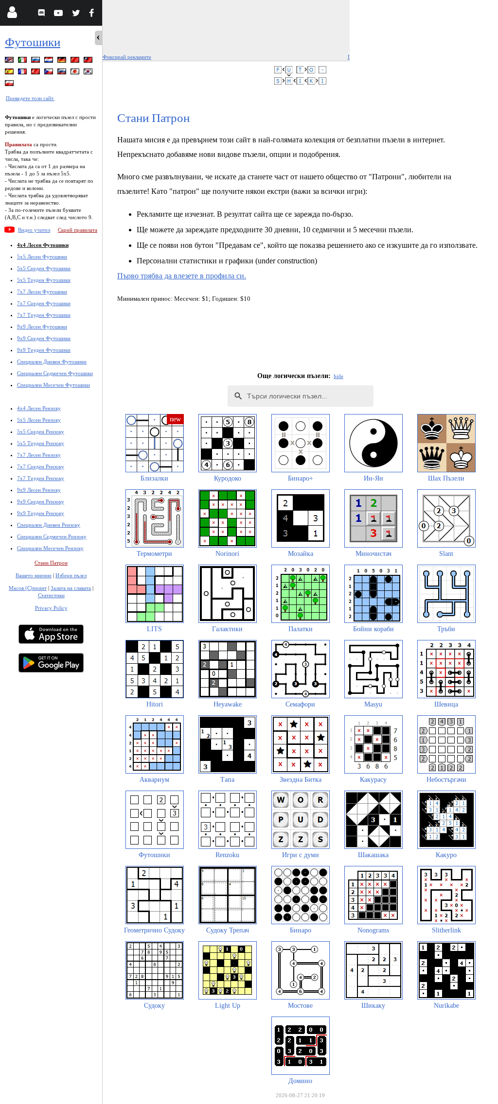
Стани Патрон (51, 563)
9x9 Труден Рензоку (40, 513)
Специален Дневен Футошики (52, 361)
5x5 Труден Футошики (44, 280)
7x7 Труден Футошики (44, 315)
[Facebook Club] (93, 14)
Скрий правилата (77, 230)
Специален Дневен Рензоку (48, 525)
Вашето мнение (34, 575)
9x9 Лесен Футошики (42, 326)
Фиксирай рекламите (127, 57)
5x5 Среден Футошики (44, 268)
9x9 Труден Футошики (44, 350)
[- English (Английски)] (10, 61)
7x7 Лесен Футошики (42, 291)
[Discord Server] (42, 14)
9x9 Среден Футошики (44, 338)
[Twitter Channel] (76, 14)
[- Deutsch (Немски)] (62, 61)
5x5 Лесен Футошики (42, 256)
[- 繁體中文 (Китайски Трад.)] (89, 61)
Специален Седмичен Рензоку (52, 536)
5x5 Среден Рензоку (40, 431)
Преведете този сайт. (30, 98)
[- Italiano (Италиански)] (23, 61)
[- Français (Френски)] (23, 73)
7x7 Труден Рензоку (40, 478)
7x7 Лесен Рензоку (39, 455)
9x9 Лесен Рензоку (39, 490)
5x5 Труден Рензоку (40, 443)
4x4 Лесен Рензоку (39, 408)
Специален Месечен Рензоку (50, 548)
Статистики (51, 595)
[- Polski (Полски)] (10, 84)
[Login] (12, 14)
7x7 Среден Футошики (44, 303)
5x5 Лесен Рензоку (39, 420)
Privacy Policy (51, 608)
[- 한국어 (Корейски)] (89, 73)
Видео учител (34, 230)
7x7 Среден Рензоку (40, 466)
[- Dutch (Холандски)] (49, 61)
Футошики (32, 42)
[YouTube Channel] (59, 14)
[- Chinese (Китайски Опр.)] (76, 61)
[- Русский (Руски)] (36, 61)
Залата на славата (71, 588)
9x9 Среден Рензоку (40, 501)
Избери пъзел (71, 575)
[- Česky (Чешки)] (49, 73)
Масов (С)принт (28, 588)
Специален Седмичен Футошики (55, 373)
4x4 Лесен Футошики (43, 245)
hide (338, 376)
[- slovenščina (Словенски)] (62, 73)
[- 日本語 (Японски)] (76, 73)
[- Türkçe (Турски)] (36, 73)
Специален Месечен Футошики (53, 385)
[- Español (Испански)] (10, 73)
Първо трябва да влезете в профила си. (181, 276)
